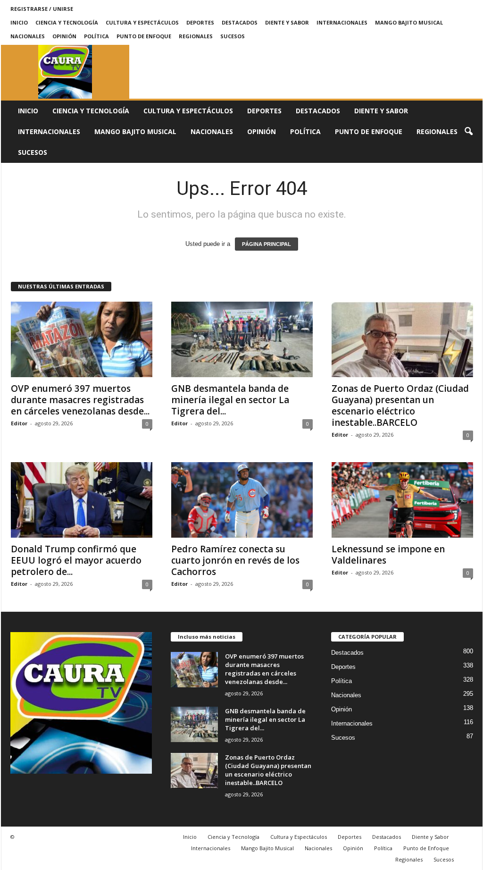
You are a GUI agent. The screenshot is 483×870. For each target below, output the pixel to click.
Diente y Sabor (287, 22)
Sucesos (232, 36)
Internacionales (341, 22)
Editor (19, 423)
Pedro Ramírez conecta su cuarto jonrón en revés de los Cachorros (235, 560)
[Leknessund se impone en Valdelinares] (402, 500)
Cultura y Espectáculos (142, 22)
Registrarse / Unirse (41, 8)
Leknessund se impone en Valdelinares (388, 554)
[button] (468, 131)
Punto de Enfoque (144, 36)
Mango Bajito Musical (409, 22)
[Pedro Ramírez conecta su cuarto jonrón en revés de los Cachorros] (242, 500)
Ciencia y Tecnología (66, 22)
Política (96, 36)
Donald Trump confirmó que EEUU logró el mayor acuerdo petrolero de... (76, 560)
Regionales (196, 36)
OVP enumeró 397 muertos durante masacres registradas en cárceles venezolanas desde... (80, 399)
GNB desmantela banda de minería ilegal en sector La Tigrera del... (230, 399)
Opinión (64, 36)
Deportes (200, 22)
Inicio (19, 22)
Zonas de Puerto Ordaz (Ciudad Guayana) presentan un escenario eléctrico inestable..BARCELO (400, 405)
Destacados (240, 22)
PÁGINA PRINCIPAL (266, 244)
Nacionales (27, 36)
